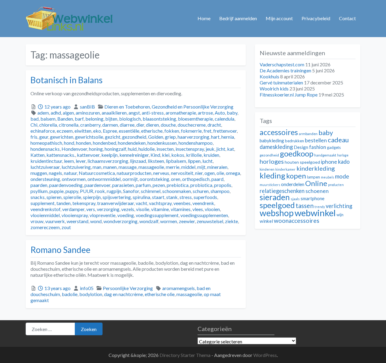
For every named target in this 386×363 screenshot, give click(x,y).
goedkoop (296, 153)
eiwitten (82, 131)
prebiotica (177, 185)
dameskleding (276, 147)
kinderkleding (315, 168)
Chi (33, 125)
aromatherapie (181, 112)
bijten (111, 119)
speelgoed (277, 205)
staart (158, 197)
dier (140, 125)
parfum (143, 185)
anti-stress (153, 112)
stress (185, 197)
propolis (222, 185)
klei (165, 155)
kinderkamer (285, 169)
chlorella (48, 125)
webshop (277, 213)
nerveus (161, 173)
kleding (272, 175)
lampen (313, 177)
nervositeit (182, 173)
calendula (224, 119)
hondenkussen (162, 143)
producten (336, 185)
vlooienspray (75, 215)
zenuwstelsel (210, 221)
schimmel (150, 191)
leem (69, 161)
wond (96, 221)
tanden (63, 203)
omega (233, 173)
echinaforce (42, 131)
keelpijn (109, 155)
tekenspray (83, 203)
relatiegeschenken (282, 191)
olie (220, 173)
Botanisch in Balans (66, 80)
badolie (70, 294)
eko (97, 131)
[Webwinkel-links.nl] (69, 17)
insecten (165, 149)
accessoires (279, 132)
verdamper (73, 209)
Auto (220, 112)
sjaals (295, 199)
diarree (127, 125)
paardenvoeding (66, 185)
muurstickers (270, 185)
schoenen (317, 191)
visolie (142, 209)
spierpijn (92, 197)
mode (342, 176)
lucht (207, 161)
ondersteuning (45, 179)
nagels (55, 173)
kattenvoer (88, 155)
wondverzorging (120, 221)
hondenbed (104, 143)
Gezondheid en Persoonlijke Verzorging (192, 106)
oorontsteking (154, 179)
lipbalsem (176, 161)
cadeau (338, 140)
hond (69, 143)
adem (43, 112)
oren (175, 179)
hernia (227, 137)
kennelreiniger (134, 155)
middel (188, 167)
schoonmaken (176, 191)
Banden (65, 119)
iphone (329, 162)
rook (100, 191)
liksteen (156, 161)
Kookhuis (269, 76)
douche (168, 125)
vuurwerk (55, 221)
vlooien (212, 209)
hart (215, 137)
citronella (68, 125)
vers (90, 209)
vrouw (36, 221)
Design (301, 147)
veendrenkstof (45, 209)
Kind (155, 155)
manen (110, 167)
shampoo (219, 191)
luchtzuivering (76, 167)
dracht (214, 125)
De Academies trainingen (285, 70)
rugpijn (114, 191)
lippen (194, 161)
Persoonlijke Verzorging (128, 288)
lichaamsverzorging (107, 161)
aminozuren (88, 112)
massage (128, 167)
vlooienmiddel (45, 215)
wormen (168, 221)
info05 (86, 288)
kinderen (267, 169)
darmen (110, 125)
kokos (177, 155)
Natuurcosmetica (97, 173)
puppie (56, 191)
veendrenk (203, 203)
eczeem (65, 131)
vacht (141, 203)
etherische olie (160, 294)
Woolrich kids (274, 88)
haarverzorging (193, 137)
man (97, 167)
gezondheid (134, 137)
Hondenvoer (74, 149)
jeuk (210, 149)
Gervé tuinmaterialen (281, 82)
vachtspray (160, 203)
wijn (340, 214)
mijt (201, 167)
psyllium (39, 191)
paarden (38, 185)
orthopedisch (196, 179)
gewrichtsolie (89, 137)
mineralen (217, 167)
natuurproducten (134, 173)
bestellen (316, 140)
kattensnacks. (60, 155)
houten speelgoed (302, 162)
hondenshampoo (196, 143)
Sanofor (131, 191)
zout (66, 227)
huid (132, 149)
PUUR (86, 191)
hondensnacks (45, 149)
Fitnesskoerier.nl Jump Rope (289, 94)
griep (170, 137)
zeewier (187, 221)
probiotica (201, 185)
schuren (201, 191)
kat (230, 149)
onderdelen (292, 184)
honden (83, 143)
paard (217, 179)
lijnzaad (138, 161)
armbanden (308, 133)
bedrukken (294, 140)
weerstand (77, 221)
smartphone (312, 198)
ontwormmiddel (104, 179)
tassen (305, 205)
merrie (172, 167)
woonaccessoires (296, 220)
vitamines (181, 209)
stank (172, 197)
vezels (127, 209)
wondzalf (148, 221)
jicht (220, 149)
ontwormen (74, 179)
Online (316, 183)
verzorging (108, 209)
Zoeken (88, 329)
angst (134, 112)
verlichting (339, 206)
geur (43, 137)
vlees (197, 209)
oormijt (130, 179)
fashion (317, 147)
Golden (155, 137)
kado (344, 161)
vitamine (160, 209)
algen (68, 112)
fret (207, 131)
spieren (54, 197)
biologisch (130, 119)
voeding (125, 215)
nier (199, 173)
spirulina (141, 197)
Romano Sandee (60, 250)
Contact (347, 18)
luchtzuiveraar (45, 167)
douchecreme (192, 125)
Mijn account (279, 18)
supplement (42, 203)
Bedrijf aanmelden (238, 18)
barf (79, 119)
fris (33, 137)
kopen (296, 175)
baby (232, 112)
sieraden (275, 197)
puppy (71, 191)
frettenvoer (225, 131)
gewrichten (61, 137)
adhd (56, 112)
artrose (205, 112)
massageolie (151, 167)
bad (34, 119)
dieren (152, 125)
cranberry (90, 125)
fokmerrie (191, 131)
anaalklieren (114, 112)
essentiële (129, 131)
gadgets (334, 147)
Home (204, 18)
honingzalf (115, 149)
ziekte (231, 221)
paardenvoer (97, 185)
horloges (272, 161)
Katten (37, 155)
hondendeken (132, 143)
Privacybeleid (316, 18)
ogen (209, 173)
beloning (94, 119)
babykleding (272, 140)
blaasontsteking (159, 119)
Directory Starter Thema (185, 355)
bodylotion (90, 294)
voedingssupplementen (204, 215)
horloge (343, 155)
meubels (327, 177)
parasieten (123, 185)
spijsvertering (117, 197)
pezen (159, 185)
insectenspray (190, 149)
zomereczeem (45, 227)
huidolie (146, 149)
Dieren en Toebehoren (127, 106)
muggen (38, 173)
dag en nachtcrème (123, 294)
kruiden (211, 155)
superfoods (205, 197)
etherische (152, 131)
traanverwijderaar (115, 203)
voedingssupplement (157, 215)
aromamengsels (178, 288)
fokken (171, 131)
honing (96, 149)
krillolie (194, 155)
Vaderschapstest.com (282, 64)
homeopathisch (46, 143)
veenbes (182, 203)
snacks (37, 197)
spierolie (72, 197)
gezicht (112, 137)
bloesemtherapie (195, 119)
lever (81, 161)
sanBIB (87, 106)
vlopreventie (102, 215)
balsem (47, 119)
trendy (320, 207)
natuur (70, 173)
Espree (110, 131)
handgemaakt (325, 155)
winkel (266, 221)
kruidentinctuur (46, 161)
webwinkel (315, 212)
